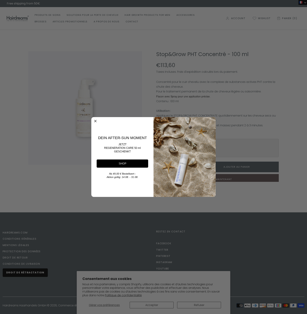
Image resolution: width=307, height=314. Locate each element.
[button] (95, 121)
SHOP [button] (122, 163)
